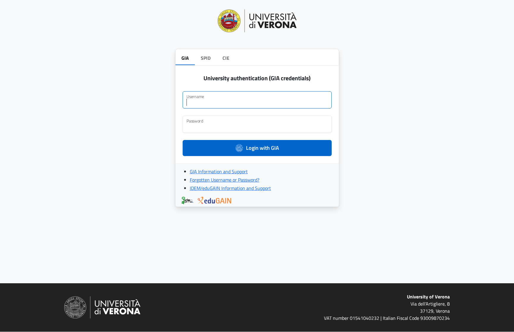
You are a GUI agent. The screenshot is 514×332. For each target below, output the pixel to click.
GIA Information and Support (219, 171)
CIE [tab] (225, 58)
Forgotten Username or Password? (224, 179)
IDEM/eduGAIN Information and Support (230, 188)
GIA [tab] (185, 58)
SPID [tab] (206, 58)
